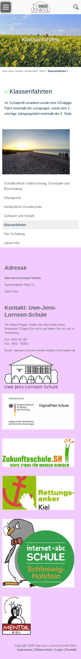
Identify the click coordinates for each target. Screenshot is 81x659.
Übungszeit (12, 198)
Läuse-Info (12, 243)
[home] (40, 7)
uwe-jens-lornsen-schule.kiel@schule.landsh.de (44, 350)
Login (59, 649)
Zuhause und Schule (19, 216)
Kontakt (71, 649)
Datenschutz (43, 649)
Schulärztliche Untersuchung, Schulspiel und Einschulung (37, 186)
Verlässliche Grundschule (23, 207)
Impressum (25, 649)
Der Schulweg (14, 234)
